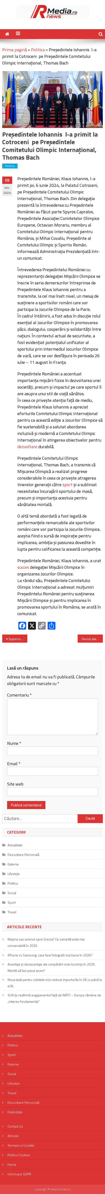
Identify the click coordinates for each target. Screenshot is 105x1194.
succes (23, 567)
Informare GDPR (19, 1174)
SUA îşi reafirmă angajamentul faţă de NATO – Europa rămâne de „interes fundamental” (54, 998)
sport (68, 484)
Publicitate (15, 1112)
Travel (12, 912)
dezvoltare (27, 446)
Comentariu (19, 695)
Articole (13, 1135)
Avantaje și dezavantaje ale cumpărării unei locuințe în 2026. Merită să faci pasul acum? (51, 967)
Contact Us (15, 1126)
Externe (13, 864)
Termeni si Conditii (21, 1145)
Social (12, 892)
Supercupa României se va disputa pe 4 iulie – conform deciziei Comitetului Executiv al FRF (18, 638)
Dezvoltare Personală (23, 854)
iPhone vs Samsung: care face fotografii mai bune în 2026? (50, 955)
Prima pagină (14, 49)
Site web (15, 784)
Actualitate (15, 845)
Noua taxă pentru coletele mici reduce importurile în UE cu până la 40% (55, 983)
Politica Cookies (19, 1154)
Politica (38, 49)
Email (14, 763)
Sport (12, 902)
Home (12, 1164)
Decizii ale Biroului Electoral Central (92, 638)
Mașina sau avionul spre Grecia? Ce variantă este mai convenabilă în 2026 (46, 942)
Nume (14, 743)
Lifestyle (14, 873)
